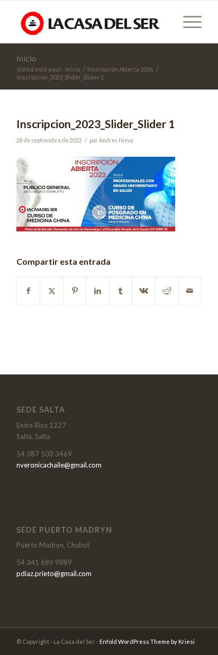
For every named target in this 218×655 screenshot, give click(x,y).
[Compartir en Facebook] (28, 290)
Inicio (26, 58)
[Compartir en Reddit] (167, 290)
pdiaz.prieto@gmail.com (54, 573)
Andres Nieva (116, 140)
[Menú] (187, 22)
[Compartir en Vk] (143, 290)
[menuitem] (187, 22)
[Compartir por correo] (190, 290)
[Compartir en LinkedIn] (97, 290)
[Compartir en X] (51, 290)
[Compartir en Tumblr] (121, 290)
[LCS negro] (90, 22)
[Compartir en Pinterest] (74, 290)
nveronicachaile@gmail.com (59, 465)
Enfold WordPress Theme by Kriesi (147, 641)
